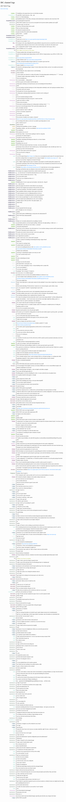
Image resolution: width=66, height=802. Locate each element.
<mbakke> (13, 432)
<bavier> (13, 425)
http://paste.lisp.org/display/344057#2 (29, 543)
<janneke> (13, 130)
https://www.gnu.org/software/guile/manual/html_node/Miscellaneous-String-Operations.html (36, 119)
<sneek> (13, 126)
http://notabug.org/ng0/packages (24, 324)
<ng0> (14, 156)
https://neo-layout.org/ (51, 534)
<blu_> (13, 43)
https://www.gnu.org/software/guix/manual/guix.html (36, 39)
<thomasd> (13, 282)
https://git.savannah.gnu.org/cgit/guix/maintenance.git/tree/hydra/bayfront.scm (34, 408)
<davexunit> (12, 386)
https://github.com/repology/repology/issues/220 (30, 167)
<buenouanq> (12, 80)
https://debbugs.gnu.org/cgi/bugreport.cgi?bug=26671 (28, 63)
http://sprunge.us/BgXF (29, 65)
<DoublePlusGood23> (10, 20)
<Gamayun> (12, 473)
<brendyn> (13, 70)
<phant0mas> (12, 124)
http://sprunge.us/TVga (31, 165)
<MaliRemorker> (11, 171)
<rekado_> (13, 13)
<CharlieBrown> (11, 15)
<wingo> (13, 371)
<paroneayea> (12, 22)
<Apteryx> (13, 61)
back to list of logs (4, 8)
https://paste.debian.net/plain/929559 (24, 57)
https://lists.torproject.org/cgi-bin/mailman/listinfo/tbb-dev (40, 354)
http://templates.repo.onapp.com (51, 157)
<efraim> (13, 293)
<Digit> (13, 213)
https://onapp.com (30, 156)
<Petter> (13, 74)
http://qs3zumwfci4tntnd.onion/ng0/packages (26, 323)
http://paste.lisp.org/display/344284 (43, 128)
